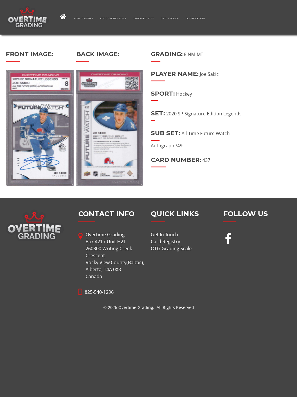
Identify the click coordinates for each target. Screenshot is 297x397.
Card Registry (144, 18)
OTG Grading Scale (113, 18)
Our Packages (196, 18)
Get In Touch (170, 18)
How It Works (83, 18)
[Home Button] (63, 16)
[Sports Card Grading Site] (28, 9)
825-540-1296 (99, 292)
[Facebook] (228, 239)
